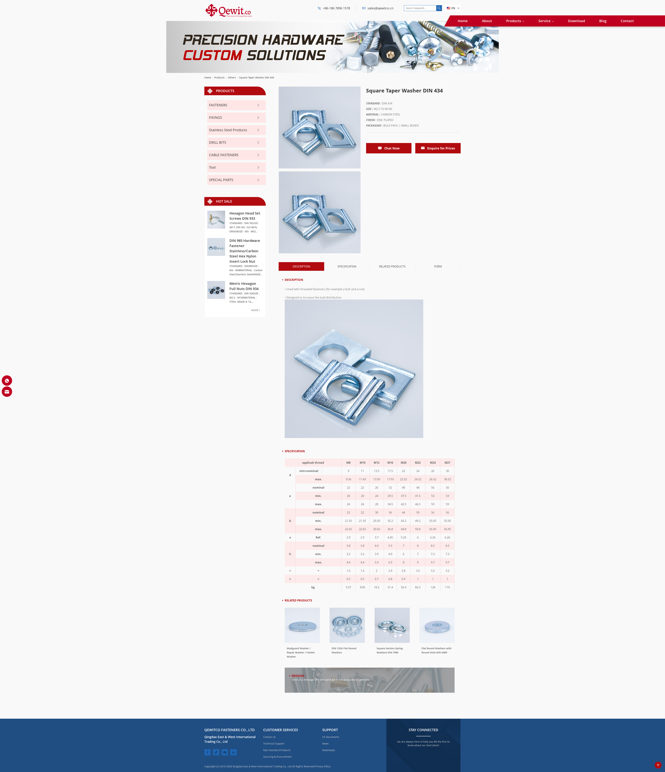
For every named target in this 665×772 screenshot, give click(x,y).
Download (576, 21)
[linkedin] (233, 752)
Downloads (328, 750)
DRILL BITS (217, 142)
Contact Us (269, 737)
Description (301, 266)
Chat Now (392, 148)
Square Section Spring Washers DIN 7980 (390, 650)
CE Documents (330, 737)
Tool (212, 167)
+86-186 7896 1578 (336, 8)
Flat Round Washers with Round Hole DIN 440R (436, 650)
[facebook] (207, 752)
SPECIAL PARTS (221, 179)
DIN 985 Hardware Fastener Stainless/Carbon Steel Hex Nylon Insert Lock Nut (244, 251)
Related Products (392, 266)
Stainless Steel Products (228, 130)
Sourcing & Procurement (277, 756)
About (487, 21)
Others (232, 77)
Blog (602, 21)
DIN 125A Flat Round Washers (344, 650)
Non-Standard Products (277, 750)
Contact (627, 21)
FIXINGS (215, 117)
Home (463, 21)
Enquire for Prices (441, 148)
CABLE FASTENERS (223, 155)
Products (513, 21)
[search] (439, 8)
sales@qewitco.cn (380, 8)
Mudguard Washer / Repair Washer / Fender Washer (301, 652)
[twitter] (216, 752)
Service (544, 21)
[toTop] (658, 765)
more (254, 310)
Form (438, 266)
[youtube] (225, 752)
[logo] (228, 5)
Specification (347, 266)
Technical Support (273, 743)
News (325, 743)
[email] (7, 391)
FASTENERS (218, 105)
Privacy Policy (323, 766)
